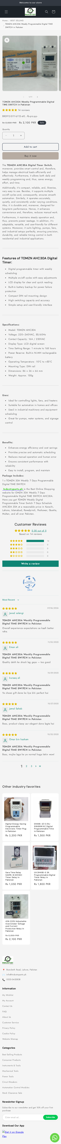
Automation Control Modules (15, 1087)
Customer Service (10, 1022)
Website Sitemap (10, 1039)
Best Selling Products (12, 1054)
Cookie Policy (8, 1033)
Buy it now (31, 156)
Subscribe (50, 1117)
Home (5, 20)
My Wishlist (7, 995)
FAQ (4, 1011)
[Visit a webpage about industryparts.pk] (23, 489)
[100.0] (29, 582)
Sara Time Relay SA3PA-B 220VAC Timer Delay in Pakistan (13, 876)
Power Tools (8, 1076)
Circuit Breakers (9, 1082)
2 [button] (26, 766)
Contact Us (7, 1006)
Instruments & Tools (11, 1065)
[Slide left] (23, 96)
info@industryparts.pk (16, 974)
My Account (8, 1000)
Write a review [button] (30, 563)
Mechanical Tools (10, 1071)
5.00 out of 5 (39, 530)
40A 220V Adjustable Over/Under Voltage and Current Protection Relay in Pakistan (15, 926)
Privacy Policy (8, 1028)
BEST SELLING (16, 20)
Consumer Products (11, 1060)
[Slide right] (37, 96)
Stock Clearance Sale (12, 1093)
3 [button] (31, 766)
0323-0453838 (13, 979)
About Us (6, 1017)
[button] (6, 11)
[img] (9, 608)
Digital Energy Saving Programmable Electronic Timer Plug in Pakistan (15, 828)
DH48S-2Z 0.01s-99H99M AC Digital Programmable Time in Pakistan (44, 828)
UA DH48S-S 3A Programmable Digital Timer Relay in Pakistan (44, 876)
